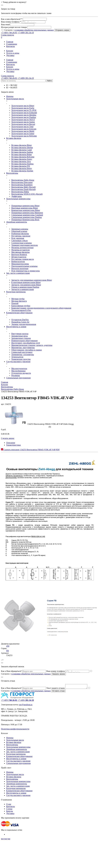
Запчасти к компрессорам (22, 289)
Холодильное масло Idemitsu (23, 115)
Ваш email (5, 24)
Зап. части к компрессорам (18, 273)
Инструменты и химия (16, 327)
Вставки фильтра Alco (21, 161)
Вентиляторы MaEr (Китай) (23, 187)
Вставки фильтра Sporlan (22, 171)
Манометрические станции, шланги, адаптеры (31, 345)
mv (20, 705)
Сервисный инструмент (21, 352)
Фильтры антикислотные (22, 247)
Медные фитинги (19, 301)
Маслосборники (18, 371)
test (2, 839)
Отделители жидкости (21, 373)
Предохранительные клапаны (24, 266)
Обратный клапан (19, 231)
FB (7, 651)
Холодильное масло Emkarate (24, 113)
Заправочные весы (19, 336)
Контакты (10, 46)
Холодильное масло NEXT (23, 119)
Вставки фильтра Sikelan (22, 147)
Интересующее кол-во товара (14, 27)
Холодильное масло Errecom (23, 129)
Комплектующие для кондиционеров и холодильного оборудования (41, 308)
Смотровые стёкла (19, 240)
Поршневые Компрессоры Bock (25, 220)
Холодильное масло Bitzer (22, 106)
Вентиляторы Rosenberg (21, 185)
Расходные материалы (16, 292)
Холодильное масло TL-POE (23, 110)
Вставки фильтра (13, 138)
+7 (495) (9, 700)
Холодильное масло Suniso (23, 122)
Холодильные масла (15, 99)
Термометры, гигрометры (22, 354)
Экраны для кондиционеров (23, 324)
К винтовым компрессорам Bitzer (26, 282)
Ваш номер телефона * (11, 22)
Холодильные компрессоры (18, 199)
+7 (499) (26, 700)
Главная (9, 42)
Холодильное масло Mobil (22, 131)
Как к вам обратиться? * (11, 19)
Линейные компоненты (16, 222)
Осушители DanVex (20, 320)
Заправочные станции (21, 338)
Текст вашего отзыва (55, 688)
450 (7, 646)
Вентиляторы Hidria (20, 192)
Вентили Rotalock (19, 254)
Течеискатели (17, 357)
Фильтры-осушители (20, 250)
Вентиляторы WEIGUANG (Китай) (27, 194)
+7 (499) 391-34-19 (26, 33)
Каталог (9, 51)
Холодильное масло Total (22, 126)
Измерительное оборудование (24, 340)
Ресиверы (15, 375)
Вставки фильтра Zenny (21, 159)
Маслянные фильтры (20, 252)
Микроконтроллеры (20, 264)
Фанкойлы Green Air (20, 322)
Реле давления (17, 238)
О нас (8, 804)
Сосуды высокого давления (18, 361)
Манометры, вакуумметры (23, 347)
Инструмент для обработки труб (25, 343)
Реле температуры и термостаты (25, 271)
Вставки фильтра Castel (21, 150)
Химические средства (21, 359)
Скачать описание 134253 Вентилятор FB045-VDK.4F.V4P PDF (31, 450)
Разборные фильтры (20, 233)
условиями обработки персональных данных (34, 30)
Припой (14, 303)
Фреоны (9, 96)
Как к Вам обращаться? (11, 671)
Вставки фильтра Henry (21, 168)
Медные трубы (17, 299)
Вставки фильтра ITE (20, 166)
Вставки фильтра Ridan (21, 154)
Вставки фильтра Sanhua (22, 152)
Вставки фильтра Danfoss (22, 164)
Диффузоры (16, 196)
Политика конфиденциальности (15, 729)
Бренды (9, 811)
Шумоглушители (18, 257)
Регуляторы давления (20, 236)
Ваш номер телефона (55, 671)
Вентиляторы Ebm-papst (21, 182)
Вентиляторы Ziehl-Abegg (22, 180)
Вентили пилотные (19, 268)
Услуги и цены (12, 53)
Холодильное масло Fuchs (22, 108)
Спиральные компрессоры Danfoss (26, 217)
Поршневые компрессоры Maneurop (27, 213)
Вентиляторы (12, 173)
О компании (11, 44)
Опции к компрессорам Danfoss (25, 287)
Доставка (10, 55)
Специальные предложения (18, 378)
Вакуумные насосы (19, 333)
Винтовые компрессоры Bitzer (24, 208)
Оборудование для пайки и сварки (26, 350)
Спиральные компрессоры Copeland (27, 215)
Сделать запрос (7, 438)
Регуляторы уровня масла (22, 259)
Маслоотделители (19, 368)
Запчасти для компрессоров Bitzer (26, 285)
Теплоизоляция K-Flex (21, 310)
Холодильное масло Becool (23, 124)
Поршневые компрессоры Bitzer (25, 206)
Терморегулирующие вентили (24, 245)
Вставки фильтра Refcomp (22, 157)
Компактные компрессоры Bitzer (25, 210)
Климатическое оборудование (19, 313)
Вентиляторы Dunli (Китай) (23, 189)
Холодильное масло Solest (22, 133)
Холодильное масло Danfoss (23, 117)
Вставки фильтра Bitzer (21, 145)
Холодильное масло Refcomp (24, 136)
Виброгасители (18, 261)
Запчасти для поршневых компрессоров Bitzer (31, 280)
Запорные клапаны (19, 229)
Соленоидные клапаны (21, 243)
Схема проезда (7, 35)
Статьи (9, 809)
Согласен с (29, 30)
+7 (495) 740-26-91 (9, 33)
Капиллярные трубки (20, 306)
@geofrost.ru (27, 705)
